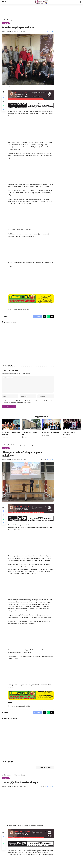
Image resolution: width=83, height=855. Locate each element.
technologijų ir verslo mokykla (22, 706)
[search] (80, 2)
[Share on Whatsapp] (4, 105)
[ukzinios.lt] (41, 2)
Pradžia (4, 20)
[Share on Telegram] (52, 31)
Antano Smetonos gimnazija (21, 309)
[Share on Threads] (52, 316)
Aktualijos (6, 23)
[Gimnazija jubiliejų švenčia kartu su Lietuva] (11, 424)
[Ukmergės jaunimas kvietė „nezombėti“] (72, 424)
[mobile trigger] (3, 2)
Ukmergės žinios (10, 31)
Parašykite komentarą (45, 767)
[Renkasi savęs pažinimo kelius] (51, 424)
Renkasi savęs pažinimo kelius (50, 432)
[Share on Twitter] (50, 31)
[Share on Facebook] (47, 31)
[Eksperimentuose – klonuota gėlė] (31, 424)
